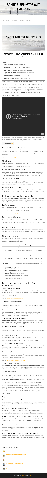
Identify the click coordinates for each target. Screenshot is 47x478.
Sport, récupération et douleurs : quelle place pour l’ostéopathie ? (14, 463)
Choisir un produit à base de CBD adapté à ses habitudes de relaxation (16, 450)
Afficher (12, 143)
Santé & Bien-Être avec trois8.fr (23, 6)
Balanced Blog (31, 475)
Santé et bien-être (5, 17)
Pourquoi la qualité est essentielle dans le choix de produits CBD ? (15, 459)
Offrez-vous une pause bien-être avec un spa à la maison (16, 360)
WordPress (24, 475)
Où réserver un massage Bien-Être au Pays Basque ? (16, 213)
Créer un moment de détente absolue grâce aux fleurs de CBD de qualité (16, 454)
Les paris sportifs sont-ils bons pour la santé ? (14, 157)
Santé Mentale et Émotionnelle (26, 20)
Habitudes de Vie (15, 20)
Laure (28, 59)
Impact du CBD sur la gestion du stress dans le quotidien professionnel (15, 468)
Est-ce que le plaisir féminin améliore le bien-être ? (15, 298)
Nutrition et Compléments (30, 17)
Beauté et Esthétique (5, 20)
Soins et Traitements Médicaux (17, 17)
